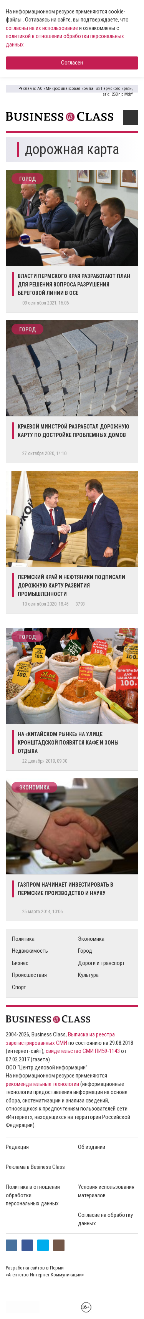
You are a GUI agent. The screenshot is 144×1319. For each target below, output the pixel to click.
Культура (88, 974)
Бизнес (20, 963)
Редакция (17, 1147)
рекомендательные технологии (42, 1084)
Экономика (34, 787)
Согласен (72, 62)
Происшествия (29, 974)
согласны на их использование (42, 28)
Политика (23, 938)
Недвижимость (30, 950)
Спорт (19, 987)
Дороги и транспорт (101, 963)
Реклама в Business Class (35, 1166)
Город (27, 179)
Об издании (91, 1147)
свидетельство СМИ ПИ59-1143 (83, 1051)
